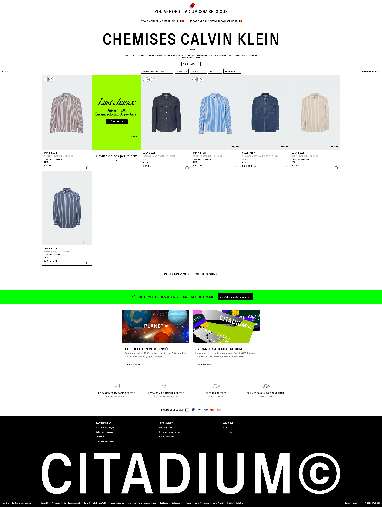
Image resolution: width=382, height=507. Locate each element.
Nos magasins (165, 427)
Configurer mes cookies (21, 503)
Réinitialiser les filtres (370, 71)
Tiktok (225, 427)
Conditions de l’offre (235, 503)
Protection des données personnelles (66, 503)
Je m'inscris (133, 363)
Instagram (227, 432)
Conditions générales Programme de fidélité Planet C (203, 503)
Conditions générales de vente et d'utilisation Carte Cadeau (156, 503)
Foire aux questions (105, 440)
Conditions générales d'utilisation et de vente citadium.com (107, 503)
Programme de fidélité (170, 432)
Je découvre (204, 363)
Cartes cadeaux (166, 436)
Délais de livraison (104, 432)
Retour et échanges (105, 427)
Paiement (100, 436)
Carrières (6, 503)
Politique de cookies (41, 503)
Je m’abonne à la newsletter (235, 296)
